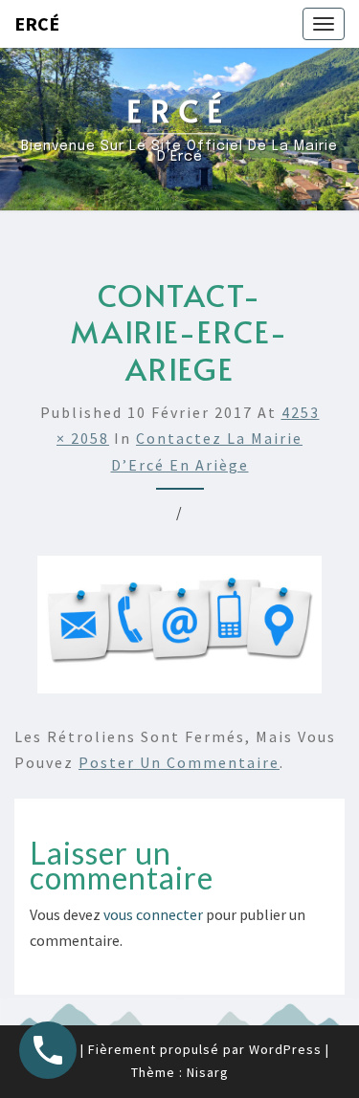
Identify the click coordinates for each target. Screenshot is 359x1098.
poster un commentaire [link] (179, 762)
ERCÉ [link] (36, 23)
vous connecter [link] (153, 914)
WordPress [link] (285, 1049)
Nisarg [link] (208, 1072)
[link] (324, 24)
